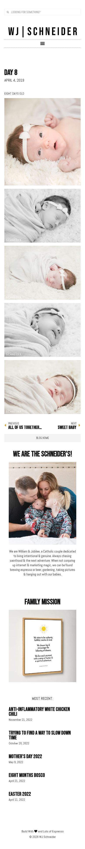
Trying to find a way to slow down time (40, 735)
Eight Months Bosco (27, 775)
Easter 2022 (20, 794)
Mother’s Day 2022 (25, 756)
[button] (42, 43)
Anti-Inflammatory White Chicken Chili (39, 711)
